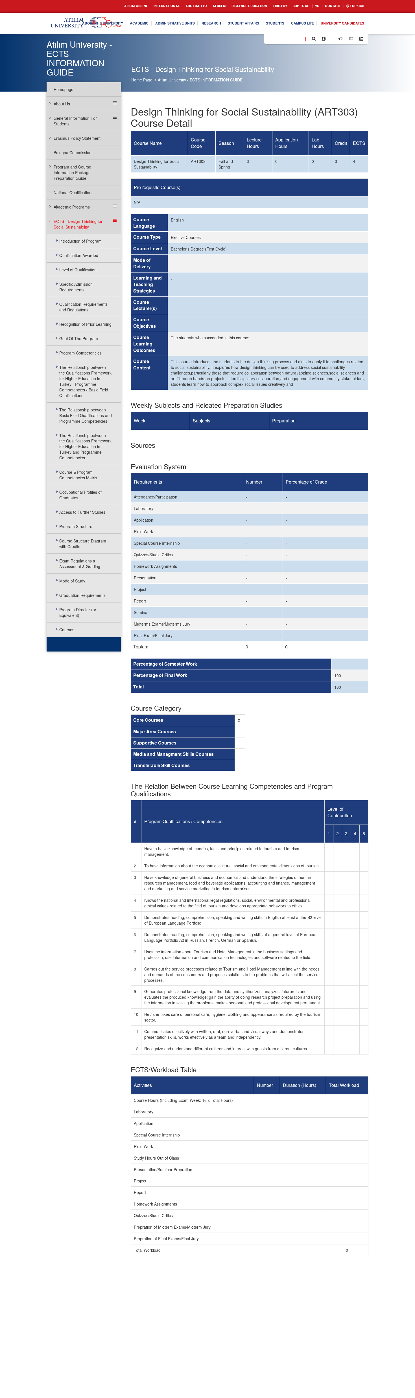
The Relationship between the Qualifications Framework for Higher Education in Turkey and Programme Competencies (85, 447)
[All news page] (351, 39)
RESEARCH (245, 19)
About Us (62, 104)
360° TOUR (293, 6)
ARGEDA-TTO (175, 6)
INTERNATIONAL (142, 6)
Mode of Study (72, 581)
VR (311, 6)
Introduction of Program (80, 241)
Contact (329, 6)
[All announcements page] (340, 39)
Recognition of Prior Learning (85, 324)
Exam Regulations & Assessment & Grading (79, 563)
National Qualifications (73, 192)
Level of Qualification (78, 269)
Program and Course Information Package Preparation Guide (72, 172)
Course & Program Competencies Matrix (78, 474)
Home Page (141, 80)
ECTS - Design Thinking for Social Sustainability (78, 224)
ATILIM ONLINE (107, 6)
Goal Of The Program (78, 338)
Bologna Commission (72, 152)
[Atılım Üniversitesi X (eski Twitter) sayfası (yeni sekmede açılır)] (277, 39)
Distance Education (235, 6)
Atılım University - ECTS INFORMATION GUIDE (200, 80)
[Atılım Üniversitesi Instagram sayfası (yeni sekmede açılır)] (291, 38)
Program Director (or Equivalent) (77, 612)
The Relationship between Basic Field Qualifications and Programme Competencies (85, 415)
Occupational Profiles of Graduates (80, 494)
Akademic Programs (72, 207)
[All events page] (361, 39)
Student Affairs (281, 19)
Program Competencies (80, 353)
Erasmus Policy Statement (77, 138)
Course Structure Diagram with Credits (82, 543)
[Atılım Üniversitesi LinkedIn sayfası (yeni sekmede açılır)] (283, 38)
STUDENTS (317, 19)
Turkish (355, 6)
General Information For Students (75, 121)
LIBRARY (270, 6)
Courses (66, 629)
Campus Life (348, 19)
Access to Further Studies (82, 512)
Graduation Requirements (82, 595)
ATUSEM (201, 6)
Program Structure (75, 526)
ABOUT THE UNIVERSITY (123, 19)
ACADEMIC (164, 19)
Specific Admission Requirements (76, 287)
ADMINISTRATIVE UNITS (205, 19)
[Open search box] (313, 39)
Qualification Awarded (78, 255)
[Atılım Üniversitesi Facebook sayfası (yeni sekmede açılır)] (270, 38)
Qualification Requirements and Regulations (83, 307)
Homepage (63, 89)
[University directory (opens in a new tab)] (323, 39)
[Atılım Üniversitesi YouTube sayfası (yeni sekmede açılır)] (298, 38)
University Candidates (339, 34)
